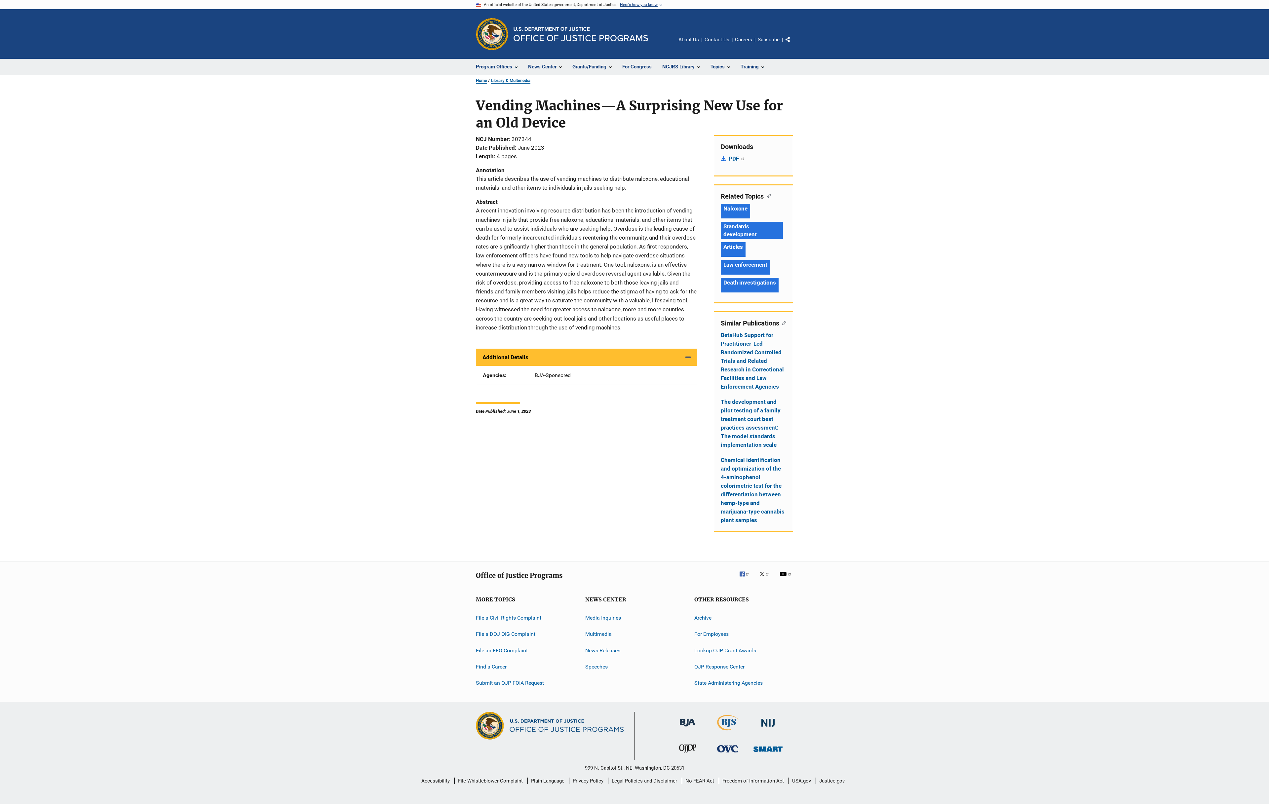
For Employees (711, 634)
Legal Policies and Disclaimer (644, 781)
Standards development (740, 230)
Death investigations (749, 282)
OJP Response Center (719, 667)
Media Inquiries (603, 618)
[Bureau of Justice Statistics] (728, 732)
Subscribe (769, 40)
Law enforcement (745, 264)
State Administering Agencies (728, 683)
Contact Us (717, 40)
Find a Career (491, 667)
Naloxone (735, 208)
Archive (702, 618)
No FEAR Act (699, 781)
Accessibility (435, 781)
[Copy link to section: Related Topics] (767, 195)
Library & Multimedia (510, 80)
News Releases (602, 650)
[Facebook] (747, 578)
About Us (688, 40)
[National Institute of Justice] (768, 728)
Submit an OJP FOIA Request (510, 683)
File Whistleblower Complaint (490, 781)
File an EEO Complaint (502, 650)
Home (481, 80)
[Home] (581, 34)
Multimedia (598, 634)
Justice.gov (832, 781)
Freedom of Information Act (753, 781)
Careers (743, 40)
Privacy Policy (588, 781)
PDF (734, 158)
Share (793, 44)
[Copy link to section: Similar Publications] (782, 322)
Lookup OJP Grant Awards (725, 650)
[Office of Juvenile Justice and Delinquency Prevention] (687, 754)
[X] (766, 578)
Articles (733, 247)
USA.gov (801, 781)
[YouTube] (786, 578)
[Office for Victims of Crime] (727, 753)
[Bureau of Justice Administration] (687, 728)
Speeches (596, 667)
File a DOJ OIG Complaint (505, 634)
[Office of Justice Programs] (492, 34)
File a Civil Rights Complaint (508, 618)
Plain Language (547, 781)
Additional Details (505, 357)
